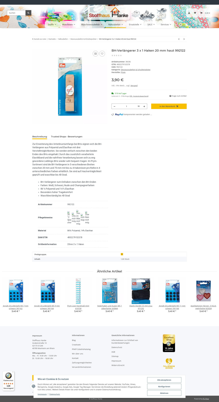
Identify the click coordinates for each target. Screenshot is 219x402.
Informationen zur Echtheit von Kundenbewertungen (125, 341)
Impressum (42, 394)
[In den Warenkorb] (34, 47)
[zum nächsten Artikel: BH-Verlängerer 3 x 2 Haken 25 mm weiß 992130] (184, 39)
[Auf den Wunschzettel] (102, 53)
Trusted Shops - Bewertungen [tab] (66, 136)
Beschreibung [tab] (39, 136)
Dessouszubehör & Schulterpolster (135, 69)
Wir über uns (77, 353)
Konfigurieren (164, 386)
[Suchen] (28, 13)
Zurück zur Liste (40, 39)
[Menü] (12, 372)
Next (213, 296)
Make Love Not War (202, 2)
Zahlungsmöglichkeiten (82, 362)
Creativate (76, 344)
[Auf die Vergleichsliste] (95, 53)
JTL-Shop (206, 399)
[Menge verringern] (114, 106)
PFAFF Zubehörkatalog (81, 349)
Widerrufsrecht (118, 365)
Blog (74, 340)
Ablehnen (164, 393)
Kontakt (75, 358)
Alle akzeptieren (164, 380)
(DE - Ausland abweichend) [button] (139, 96)
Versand (134, 85)
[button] (189, 12)
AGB (113, 352)
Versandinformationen (81, 367)
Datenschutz (54, 394)
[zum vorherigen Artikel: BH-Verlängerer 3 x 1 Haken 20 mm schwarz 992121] (178, 39)
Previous (6, 296)
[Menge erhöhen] (144, 106)
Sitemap (115, 356)
